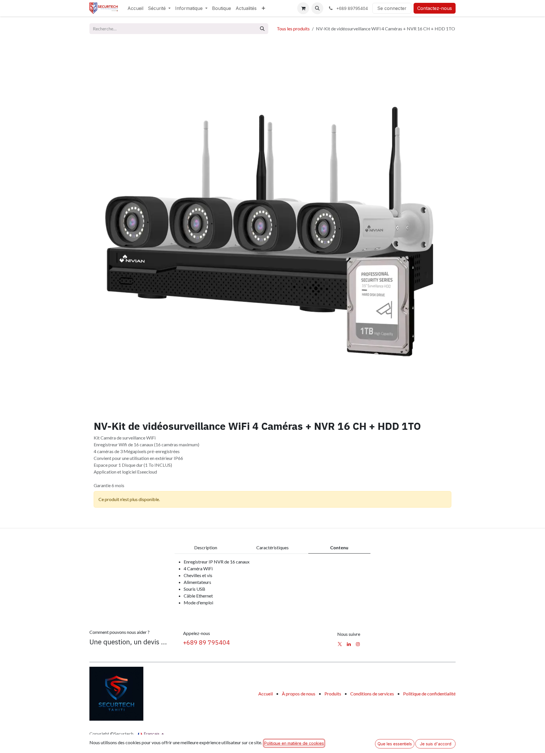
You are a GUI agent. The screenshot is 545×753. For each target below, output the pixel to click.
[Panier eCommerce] (303, 8)
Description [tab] (205, 547)
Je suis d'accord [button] (435, 743)
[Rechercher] (262, 28)
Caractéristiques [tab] (272, 547)
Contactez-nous (434, 8)
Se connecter (391, 8)
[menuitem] (135, 8)
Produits (332, 693)
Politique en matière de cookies (294, 743)
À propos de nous (298, 693)
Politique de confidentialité (429, 693)
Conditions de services (372, 693)
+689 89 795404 (206, 642)
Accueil (265, 693)
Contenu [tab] (339, 547)
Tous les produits (293, 28)
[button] (317, 8)
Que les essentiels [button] (395, 743)
